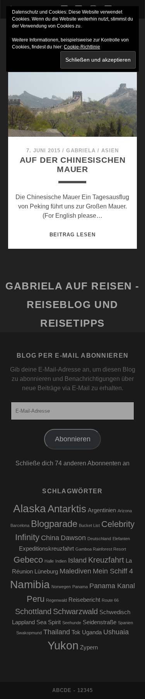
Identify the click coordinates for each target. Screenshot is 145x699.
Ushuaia (116, 632)
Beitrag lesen (72, 235)
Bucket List (89, 525)
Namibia (30, 584)
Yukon (63, 645)
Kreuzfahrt (106, 560)
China (50, 538)
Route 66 (110, 600)
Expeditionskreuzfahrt (46, 549)
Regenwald (56, 600)
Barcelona (19, 525)
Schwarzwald (75, 611)
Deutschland (99, 538)
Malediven (75, 571)
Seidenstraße (99, 622)
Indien (61, 561)
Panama (80, 586)
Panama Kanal (112, 586)
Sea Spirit (48, 622)
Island (77, 560)
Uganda (92, 632)
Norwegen (61, 586)
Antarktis (67, 509)
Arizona (125, 510)
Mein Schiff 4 (113, 571)
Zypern (89, 647)
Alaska (29, 509)
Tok (76, 632)
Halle (49, 561)
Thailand (56, 632)
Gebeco (28, 560)
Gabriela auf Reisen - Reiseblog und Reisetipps (72, 304)
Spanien (125, 622)
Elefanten (121, 538)
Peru (35, 599)
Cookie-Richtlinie (82, 47)
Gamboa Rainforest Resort (100, 549)
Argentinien (102, 510)
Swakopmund (29, 632)
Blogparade (54, 523)
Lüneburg (46, 571)
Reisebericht (84, 600)
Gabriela (80, 150)
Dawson (73, 538)
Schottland (33, 611)
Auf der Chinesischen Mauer (73, 164)
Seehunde (71, 622)
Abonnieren (72, 439)
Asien (110, 150)
